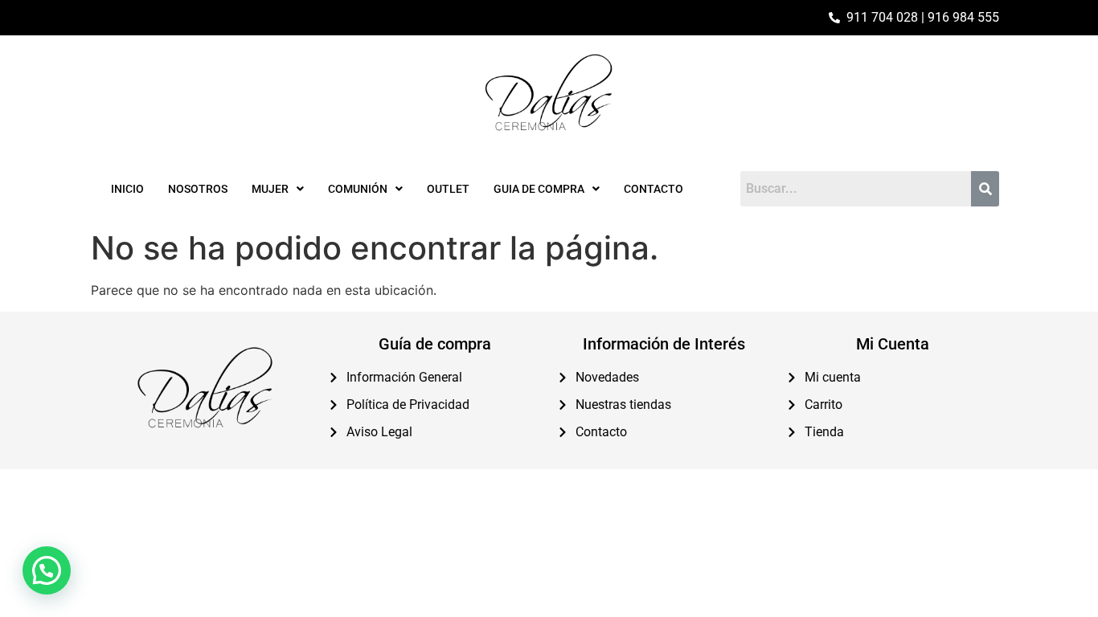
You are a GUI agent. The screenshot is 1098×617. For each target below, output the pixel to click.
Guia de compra (539, 188)
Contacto (653, 188)
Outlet (448, 188)
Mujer (270, 188)
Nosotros (197, 188)
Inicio (127, 188)
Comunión (357, 188)
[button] (278, 188)
